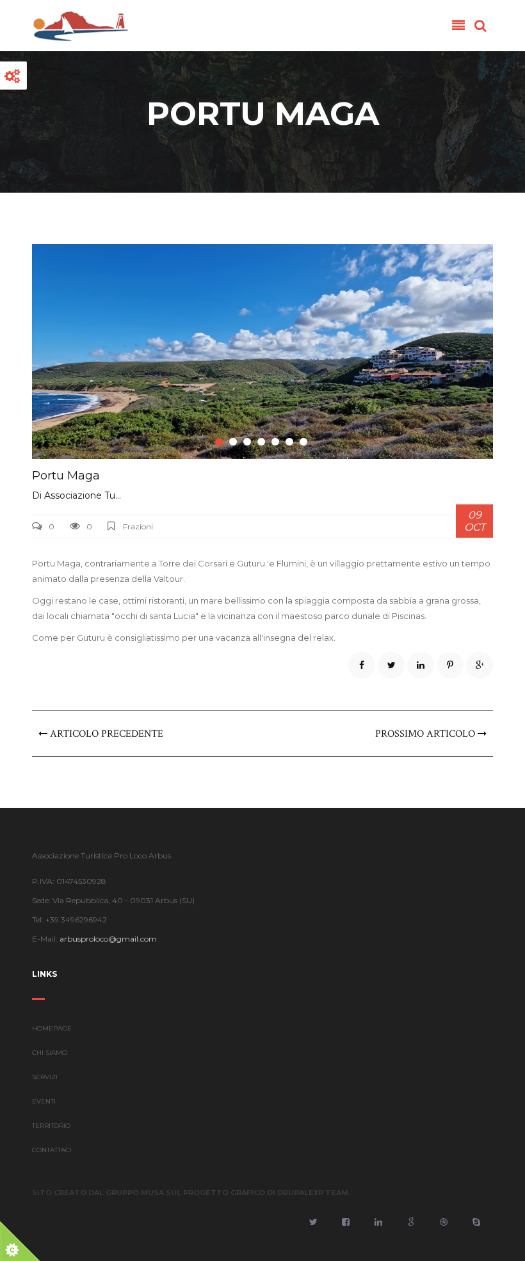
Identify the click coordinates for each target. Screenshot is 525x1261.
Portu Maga (66, 476)
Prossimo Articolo (426, 734)
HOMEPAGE (52, 1028)
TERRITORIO (51, 1125)
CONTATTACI (52, 1150)
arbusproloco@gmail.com (108, 939)
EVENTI (44, 1101)
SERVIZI (45, 1077)
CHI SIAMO (49, 1052)
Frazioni (138, 526)
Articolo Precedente (105, 734)
